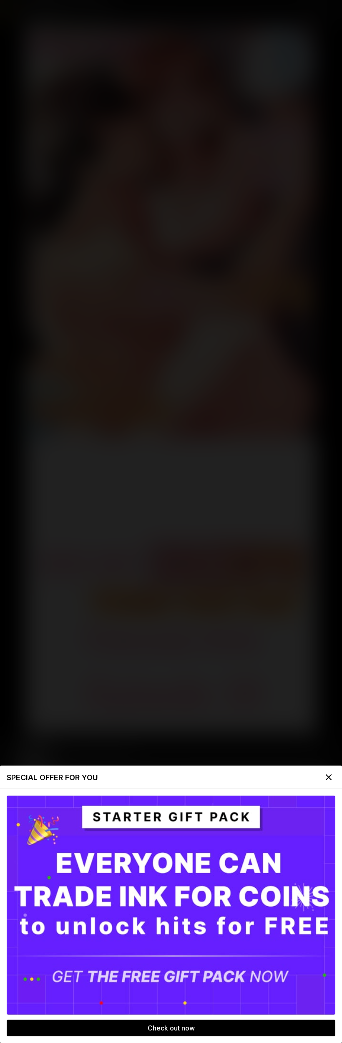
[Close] (328, 777)
